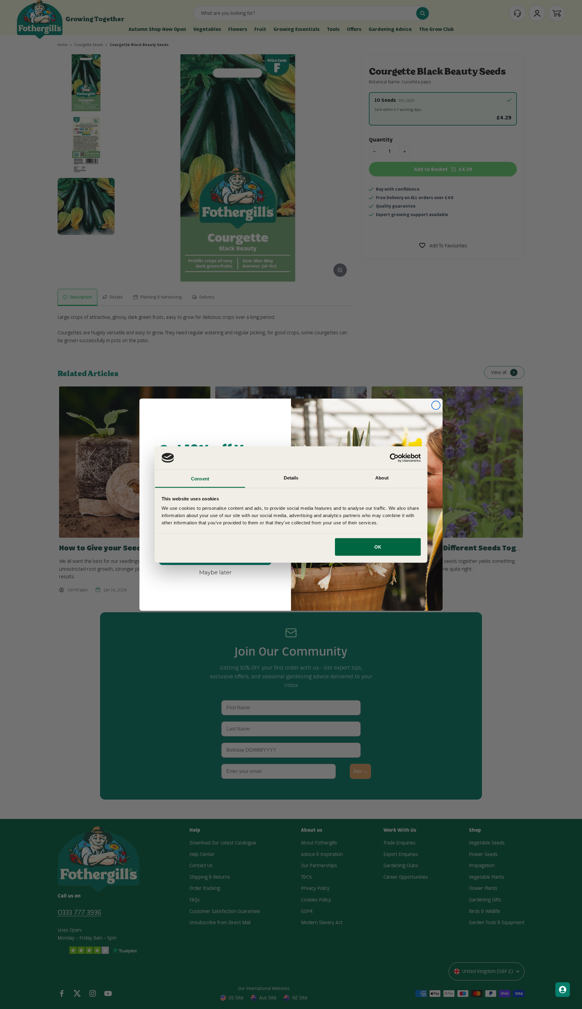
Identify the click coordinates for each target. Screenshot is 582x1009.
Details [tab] (291, 477)
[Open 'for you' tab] (562, 989)
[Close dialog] (436, 405)
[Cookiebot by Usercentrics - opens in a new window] (394, 457)
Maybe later (215, 572)
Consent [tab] (200, 478)
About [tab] (382, 477)
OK (377, 546)
